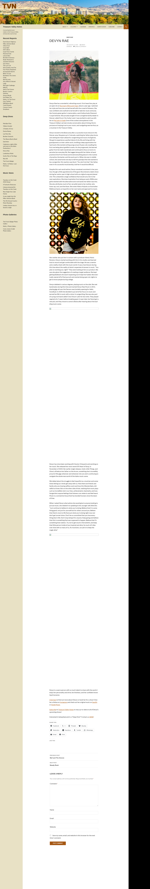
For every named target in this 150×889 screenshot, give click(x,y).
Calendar (83, 26)
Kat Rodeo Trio (7, 97)
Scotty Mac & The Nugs (10, 156)
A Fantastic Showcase (9, 184)
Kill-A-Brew (6, 50)
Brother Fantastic (8, 136)
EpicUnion (6, 141)
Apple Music (55, 705)
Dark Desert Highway (9, 42)
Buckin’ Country (7, 91)
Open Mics (92, 26)
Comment (54, 784)
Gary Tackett (7, 101)
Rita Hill (5, 158)
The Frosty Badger (8, 161)
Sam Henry (6, 63)
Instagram (63, 702)
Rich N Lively (7, 79)
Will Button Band (8, 103)
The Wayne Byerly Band (10, 139)
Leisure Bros (6, 56)
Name (52, 810)
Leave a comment (80, 46)
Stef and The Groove (57, 757)
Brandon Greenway (8, 57)
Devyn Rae (6, 151)
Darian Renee (7, 131)
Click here (52, 700)
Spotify (94, 702)
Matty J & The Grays (9, 99)
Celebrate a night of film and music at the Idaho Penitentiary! (10, 146)
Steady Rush (54, 764)
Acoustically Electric (9, 71)
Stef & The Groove (8, 89)
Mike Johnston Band (9, 44)
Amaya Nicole (7, 95)
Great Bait (6, 48)
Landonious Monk (8, 153)
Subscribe (111, 26)
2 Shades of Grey (8, 129)
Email (52, 818)
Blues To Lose (7, 73)
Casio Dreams (7, 105)
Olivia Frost (6, 46)
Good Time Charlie (8, 52)
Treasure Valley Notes (12, 27)
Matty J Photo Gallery (9, 226)
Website (53, 827)
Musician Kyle (7, 53)
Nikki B (5, 87)
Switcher (5, 93)
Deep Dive (70, 37)
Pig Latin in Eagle (60, 120)
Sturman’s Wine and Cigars (69, 106)
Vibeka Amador (7, 126)
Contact (119, 26)
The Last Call (7, 65)
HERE (91, 717)
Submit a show (101, 26)
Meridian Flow (7, 123)
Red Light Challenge (9, 85)
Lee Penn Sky (7, 134)
